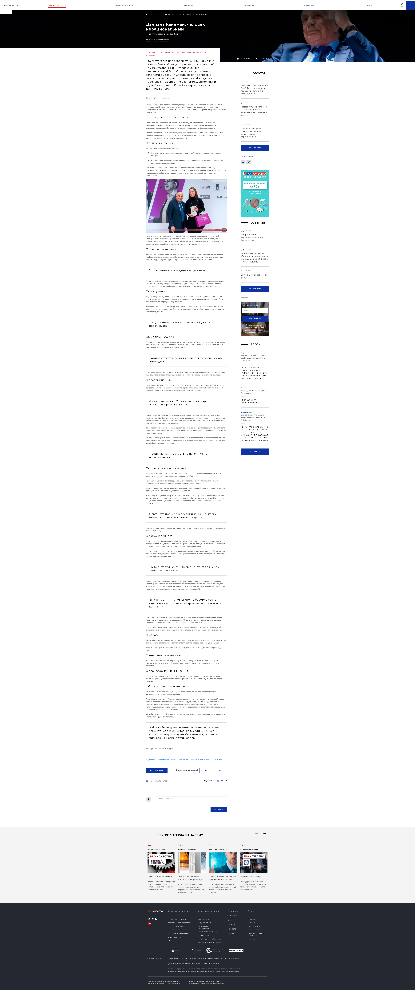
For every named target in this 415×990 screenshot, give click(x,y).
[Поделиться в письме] (217, 781)
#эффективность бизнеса (197, 52)
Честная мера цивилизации (249, 401)
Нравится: (158, 770)
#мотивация (180, 52)
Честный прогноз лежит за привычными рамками (222, 878)
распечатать (245, 58)
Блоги (230, 920)
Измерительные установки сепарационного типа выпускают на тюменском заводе (254, 111)
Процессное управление (178, 926)
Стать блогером (253, 930)
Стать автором (253, 926)
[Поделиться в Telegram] (225, 781)
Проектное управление (177, 930)
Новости (232, 929)
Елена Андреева (246, 388)
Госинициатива (174, 937)
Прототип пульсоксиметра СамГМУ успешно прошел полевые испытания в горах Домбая (254, 89)
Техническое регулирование (209, 942)
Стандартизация (204, 923)
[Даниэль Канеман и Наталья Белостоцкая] (186, 206)
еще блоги (255, 451)
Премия (231, 924)
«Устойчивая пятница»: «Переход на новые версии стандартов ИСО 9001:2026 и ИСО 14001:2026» (254, 257)
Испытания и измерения (208, 932)
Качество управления (57, 5)
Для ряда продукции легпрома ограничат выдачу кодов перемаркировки (251, 132)
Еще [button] (369, 5)
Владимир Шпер (246, 353)
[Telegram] (248, 162)
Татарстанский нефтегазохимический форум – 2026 (252, 237)
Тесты (230, 933)
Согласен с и (256, 328)
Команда (251, 919)
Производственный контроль (210, 939)
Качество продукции (124, 5)
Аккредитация (203, 935)
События (232, 915)
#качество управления (165, 52)
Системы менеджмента (177, 919)
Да (206, 770)
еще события (255, 289)
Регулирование (204, 919)
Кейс (169, 940)
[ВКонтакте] (243, 162)
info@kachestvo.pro (179, 965)
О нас (250, 911)
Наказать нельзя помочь (160, 877)
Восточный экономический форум (254, 276)
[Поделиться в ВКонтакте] (221, 781)
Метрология (249, 5)
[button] (264, 835)
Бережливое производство (179, 923)
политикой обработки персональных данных (255, 327)
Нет (220, 770)
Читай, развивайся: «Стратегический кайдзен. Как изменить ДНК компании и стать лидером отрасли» (254, 373)
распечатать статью (159, 781)
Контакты (251, 923)
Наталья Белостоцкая (160, 39)
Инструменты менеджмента (179, 933)
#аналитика (150, 55)
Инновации (188, 5)
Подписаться (255, 319)
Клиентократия (310, 5)
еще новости (255, 148)
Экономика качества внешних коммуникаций (190, 878)
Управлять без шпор (250, 877)
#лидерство (150, 52)
